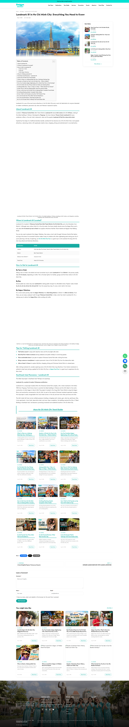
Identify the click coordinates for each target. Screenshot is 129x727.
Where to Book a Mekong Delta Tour (26, 663)
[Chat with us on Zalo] (125, 361)
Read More (31, 445)
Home (17, 11)
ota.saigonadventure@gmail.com (48, 702)
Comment (19, 576)
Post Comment (21, 600)
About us (94, 5)
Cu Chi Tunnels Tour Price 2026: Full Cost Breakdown (30, 95)
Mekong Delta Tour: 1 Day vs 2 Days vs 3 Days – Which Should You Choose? (36, 86)
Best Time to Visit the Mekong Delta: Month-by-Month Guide (32, 88)
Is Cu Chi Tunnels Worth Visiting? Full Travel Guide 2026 (31, 99)
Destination (58, 5)
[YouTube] (53, 709)
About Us (68, 702)
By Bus (21, 70)
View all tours (97, 64)
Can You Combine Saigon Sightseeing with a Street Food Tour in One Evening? (36, 83)
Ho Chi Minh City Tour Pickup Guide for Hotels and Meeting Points (34, 84)
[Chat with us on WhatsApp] (125, 356)
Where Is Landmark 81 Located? (25, 65)
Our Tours (50, 5)
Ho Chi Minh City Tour (45, 238)
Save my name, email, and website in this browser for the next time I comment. (38, 597)
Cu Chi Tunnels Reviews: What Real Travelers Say (29, 97)
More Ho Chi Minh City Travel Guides (26, 77)
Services (74, 5)
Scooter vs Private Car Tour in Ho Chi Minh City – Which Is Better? (33, 81)
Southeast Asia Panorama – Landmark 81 (27, 75)
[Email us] (125, 371)
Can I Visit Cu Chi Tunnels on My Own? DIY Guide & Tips (31, 94)
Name (18, 590)
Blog (67, 711)
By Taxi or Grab (23, 68)
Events (87, 5)
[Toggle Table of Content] (53, 61)
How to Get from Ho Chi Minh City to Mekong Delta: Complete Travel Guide (36, 90)
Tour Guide (66, 5)
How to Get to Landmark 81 (24, 67)
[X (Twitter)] (49, 709)
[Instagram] (46, 709)
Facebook (24, 555)
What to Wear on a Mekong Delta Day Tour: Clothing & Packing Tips (33, 79)
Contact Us (109, 5)
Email (52, 590)
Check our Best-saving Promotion (64, 1)
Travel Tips (101, 5)
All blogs (22, 11)
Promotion (81, 5)
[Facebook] (42, 709)
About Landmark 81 (22, 63)
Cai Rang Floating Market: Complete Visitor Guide (30, 92)
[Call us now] (125, 366)
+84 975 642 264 (45, 699)
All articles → (110, 608)
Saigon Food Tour (54, 369)
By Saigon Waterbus (24, 72)
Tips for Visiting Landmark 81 (25, 74)
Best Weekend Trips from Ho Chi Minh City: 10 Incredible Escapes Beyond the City (76, 631)
